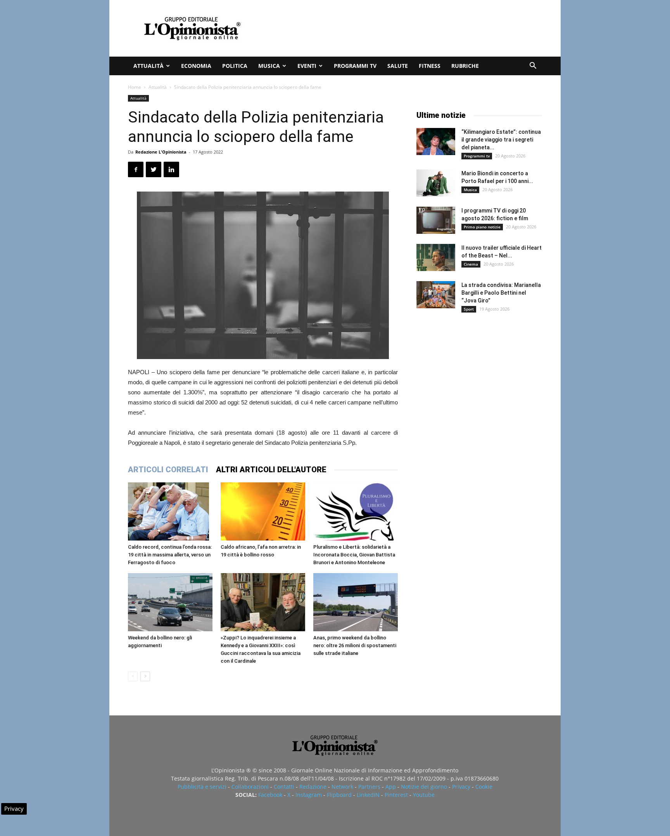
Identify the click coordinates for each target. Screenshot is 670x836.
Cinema (471, 264)
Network (342, 786)
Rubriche (465, 65)
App (390, 786)
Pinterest (396, 794)
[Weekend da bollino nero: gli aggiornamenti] (170, 602)
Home (134, 87)
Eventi (306, 65)
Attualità (148, 65)
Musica (269, 65)
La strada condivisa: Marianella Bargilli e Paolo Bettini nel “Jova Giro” (501, 293)
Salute (397, 65)
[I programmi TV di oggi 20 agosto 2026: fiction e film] (435, 220)
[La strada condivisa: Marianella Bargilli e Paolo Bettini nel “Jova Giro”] (435, 294)
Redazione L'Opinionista (160, 152)
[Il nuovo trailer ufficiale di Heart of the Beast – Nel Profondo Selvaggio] (435, 257)
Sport (469, 309)
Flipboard (339, 794)
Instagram (308, 794)
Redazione (312, 786)
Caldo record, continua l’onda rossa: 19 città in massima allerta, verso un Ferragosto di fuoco (170, 554)
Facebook (270, 794)
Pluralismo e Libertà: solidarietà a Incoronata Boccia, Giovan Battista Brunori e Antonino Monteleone (354, 554)
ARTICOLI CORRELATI (168, 469)
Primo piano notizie (482, 227)
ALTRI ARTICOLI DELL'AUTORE (271, 469)
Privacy (461, 786)
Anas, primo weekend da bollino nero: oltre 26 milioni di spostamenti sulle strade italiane (354, 645)
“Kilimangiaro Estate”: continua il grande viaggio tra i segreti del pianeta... (501, 139)
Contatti (284, 786)
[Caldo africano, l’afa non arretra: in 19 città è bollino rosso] (263, 511)
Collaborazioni (250, 786)
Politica (234, 65)
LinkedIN (368, 794)
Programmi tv (355, 65)
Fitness (429, 65)
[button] (532, 66)
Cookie (483, 786)
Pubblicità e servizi (202, 786)
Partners (369, 786)
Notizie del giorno (424, 786)
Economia (196, 65)
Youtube (424, 794)
